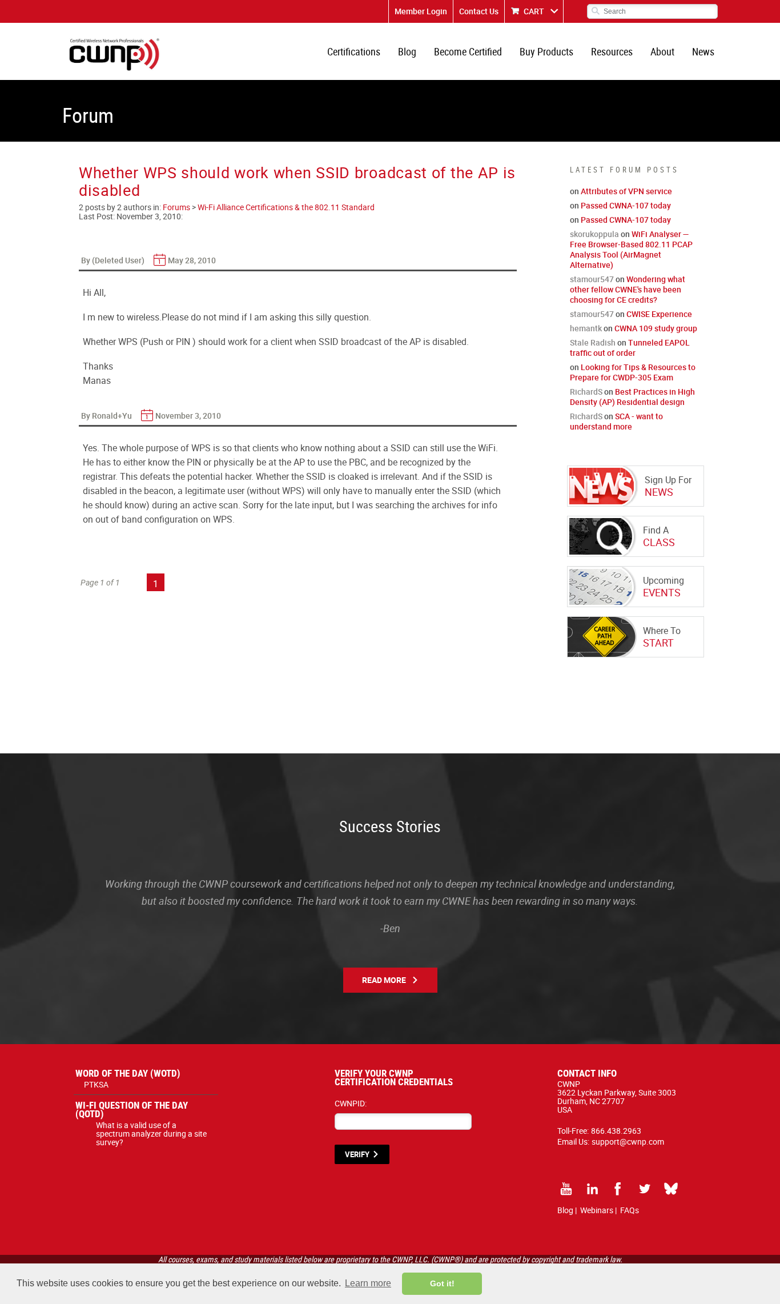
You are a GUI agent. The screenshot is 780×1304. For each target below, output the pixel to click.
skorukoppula (594, 233)
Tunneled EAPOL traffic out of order (630, 347)
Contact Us (478, 11)
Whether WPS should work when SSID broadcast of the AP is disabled (297, 181)
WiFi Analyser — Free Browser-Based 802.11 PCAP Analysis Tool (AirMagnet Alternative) (631, 249)
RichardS (586, 391)
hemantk (586, 328)
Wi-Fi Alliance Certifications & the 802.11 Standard (286, 207)
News (703, 51)
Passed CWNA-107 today (626, 205)
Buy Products (546, 51)
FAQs (629, 1210)
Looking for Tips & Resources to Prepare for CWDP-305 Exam (632, 372)
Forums (176, 207)
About (662, 51)
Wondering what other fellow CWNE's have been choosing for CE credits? (627, 289)
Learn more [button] (368, 1283)
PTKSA (96, 1084)
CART (534, 11)
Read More (384, 979)
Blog (407, 51)
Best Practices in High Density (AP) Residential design (632, 396)
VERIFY (357, 1154)
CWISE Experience (659, 313)
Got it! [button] (442, 1283)
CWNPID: (351, 1103)
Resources (612, 51)
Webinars (596, 1210)
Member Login (421, 11)
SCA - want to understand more (616, 421)
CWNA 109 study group (655, 328)
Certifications (353, 51)
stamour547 (592, 279)
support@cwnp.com (628, 1141)
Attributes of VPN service (626, 191)
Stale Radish (593, 342)
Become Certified (468, 51)
